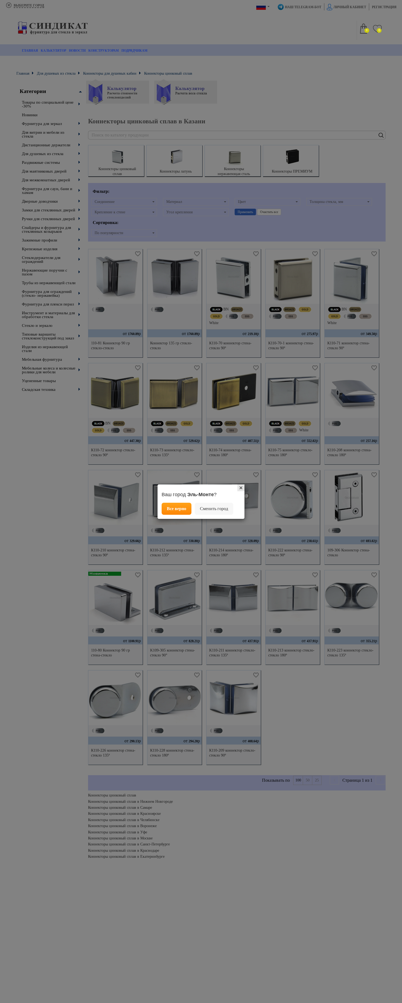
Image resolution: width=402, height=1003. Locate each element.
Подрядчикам (134, 51)
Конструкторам (103, 51)
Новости (77, 51)
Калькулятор (53, 51)
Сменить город (214, 508)
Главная (30, 51)
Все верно (176, 508)
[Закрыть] (240, 487)
